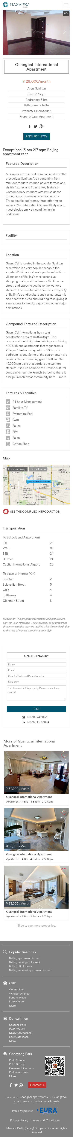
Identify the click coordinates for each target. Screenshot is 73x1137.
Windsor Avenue (19, 993)
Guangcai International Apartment (29, 797)
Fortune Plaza (17, 997)
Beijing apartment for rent (24, 958)
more (62, 377)
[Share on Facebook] (30, 126)
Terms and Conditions (45, 1120)
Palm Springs (17, 1064)
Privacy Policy (19, 1120)
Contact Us (37, 1085)
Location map (17, 469)
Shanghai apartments (34, 1097)
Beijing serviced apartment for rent (30, 970)
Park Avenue (17, 1060)
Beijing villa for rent (20, 966)
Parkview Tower (19, 1072)
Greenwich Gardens (21, 1068)
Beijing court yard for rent (24, 962)
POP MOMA (17, 1028)
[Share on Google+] (41, 126)
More (12, 1005)
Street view (38, 469)
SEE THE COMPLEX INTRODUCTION (35, 511)
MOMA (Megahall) (20, 1033)
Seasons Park (17, 1024)
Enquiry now (36, 136)
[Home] (16, 4)
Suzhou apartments (46, 1101)
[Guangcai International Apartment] (36, 772)
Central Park (17, 989)
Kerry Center (17, 1001)
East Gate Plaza (19, 1036)
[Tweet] (36, 126)
